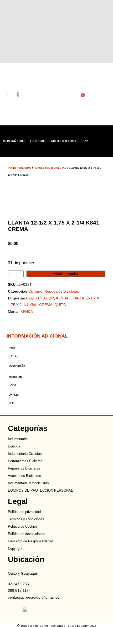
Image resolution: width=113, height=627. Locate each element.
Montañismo (13, 141)
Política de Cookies (23, 526)
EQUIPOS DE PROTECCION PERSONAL (40, 490)
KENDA (62, 298)
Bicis (30, 298)
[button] (7, 94)
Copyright (15, 548)
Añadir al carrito (66, 274)
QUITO (60, 305)
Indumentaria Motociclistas (28, 483)
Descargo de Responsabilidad (30, 541)
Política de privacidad (24, 512)
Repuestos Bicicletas (50, 167)
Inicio (12, 167)
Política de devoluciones (26, 534)
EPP (84, 141)
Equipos (14, 446)
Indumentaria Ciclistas (25, 454)
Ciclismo (37, 141)
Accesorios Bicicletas (24, 476)
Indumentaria (18, 439)
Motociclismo (63, 141)
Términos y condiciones (26, 519)
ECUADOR (45, 298)
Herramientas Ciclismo (25, 461)
